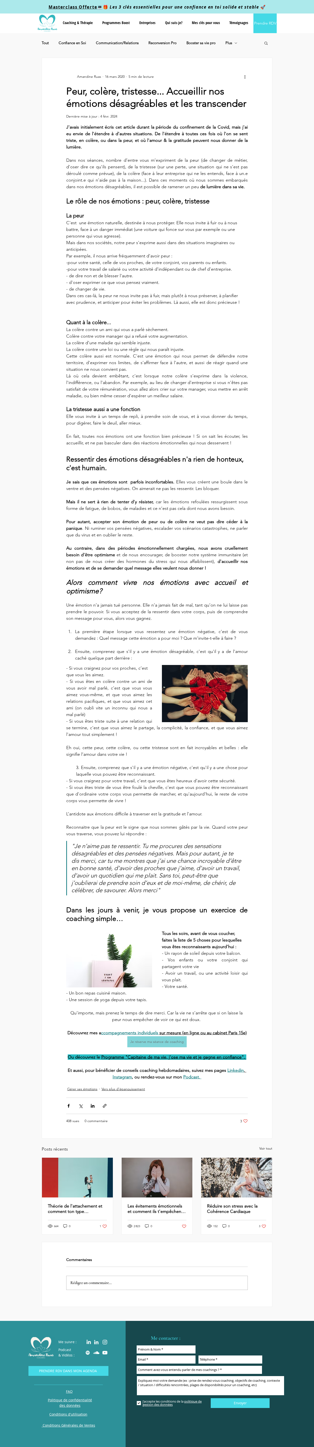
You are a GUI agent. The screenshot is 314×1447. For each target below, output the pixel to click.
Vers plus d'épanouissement (123, 1089)
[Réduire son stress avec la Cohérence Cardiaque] (236, 1177)
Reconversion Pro (162, 43)
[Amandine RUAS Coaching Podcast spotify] (88, 1353)
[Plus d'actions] (245, 77)
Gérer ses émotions (82, 1089)
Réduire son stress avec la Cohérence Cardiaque (232, 1208)
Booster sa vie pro (201, 43)
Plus (228, 43)
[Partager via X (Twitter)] (80, 1105)
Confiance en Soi (72, 43)
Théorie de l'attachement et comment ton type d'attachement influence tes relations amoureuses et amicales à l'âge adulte (75, 1208)
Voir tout (265, 1148)
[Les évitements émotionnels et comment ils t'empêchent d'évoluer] (157, 1177)
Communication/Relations (117, 43)
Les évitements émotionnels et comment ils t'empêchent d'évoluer (155, 1208)
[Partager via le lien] (104, 1105)
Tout (45, 43)
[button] (77, 22)
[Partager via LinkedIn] (92, 1105)
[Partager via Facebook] (68, 1105)
